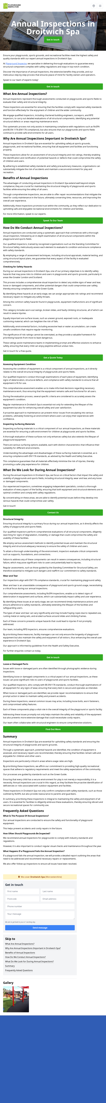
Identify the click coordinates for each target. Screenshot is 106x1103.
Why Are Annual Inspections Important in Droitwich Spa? (33, 948)
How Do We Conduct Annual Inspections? (25, 957)
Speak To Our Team (53, 220)
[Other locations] (93, 6)
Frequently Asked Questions (19, 970)
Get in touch (53, 39)
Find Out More (53, 729)
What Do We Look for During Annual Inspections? (29, 961)
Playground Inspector (16, 63)
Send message (40, 927)
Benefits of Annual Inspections (20, 952)
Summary (10, 965)
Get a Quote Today (53, 357)
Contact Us (53, 512)
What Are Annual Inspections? (19, 943)
